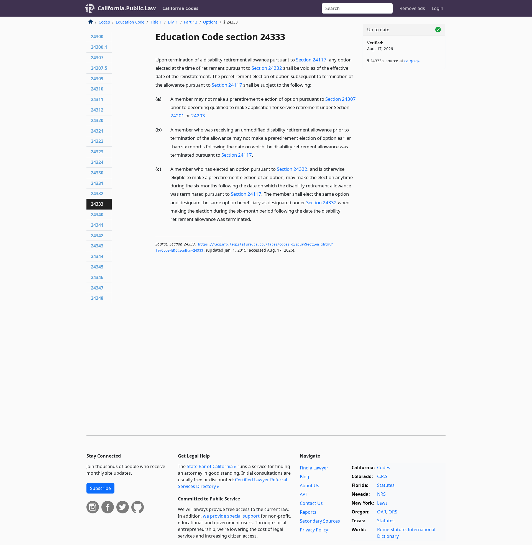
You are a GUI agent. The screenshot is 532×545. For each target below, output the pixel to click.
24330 (97, 173)
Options (210, 22)
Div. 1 (173, 22)
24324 (97, 162)
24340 (97, 214)
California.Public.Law (127, 8)
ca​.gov (410, 60)
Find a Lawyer (314, 468)
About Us (309, 485)
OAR (381, 512)
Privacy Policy (314, 530)
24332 (97, 193)
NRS (381, 494)
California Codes (180, 8)
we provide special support (231, 516)
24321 (97, 131)
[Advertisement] (404, 160)
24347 (97, 288)
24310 (97, 89)
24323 (97, 152)
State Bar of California (210, 466)
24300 (97, 36)
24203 (198, 115)
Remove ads (412, 8)
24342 (97, 236)
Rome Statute (391, 529)
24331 (97, 183)
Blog (304, 477)
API (303, 494)
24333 (97, 204)
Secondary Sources (320, 521)
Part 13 (190, 22)
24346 (97, 277)
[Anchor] (314, 84)
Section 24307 (340, 99)
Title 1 (156, 22)
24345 (97, 267)
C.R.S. (382, 476)
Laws (382, 503)
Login (437, 8)
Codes (104, 22)
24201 (177, 115)
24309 (97, 79)
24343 (97, 246)
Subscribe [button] (100, 488)
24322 (97, 141)
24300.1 (99, 47)
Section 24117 (311, 59)
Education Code (130, 22)
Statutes (386, 485)
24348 (97, 298)
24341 (97, 225)
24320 (97, 120)
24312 (97, 110)
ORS (392, 512)
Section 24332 (267, 68)
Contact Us (311, 503)
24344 (97, 256)
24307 (97, 58)
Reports (308, 512)
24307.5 (99, 68)
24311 (97, 99)
